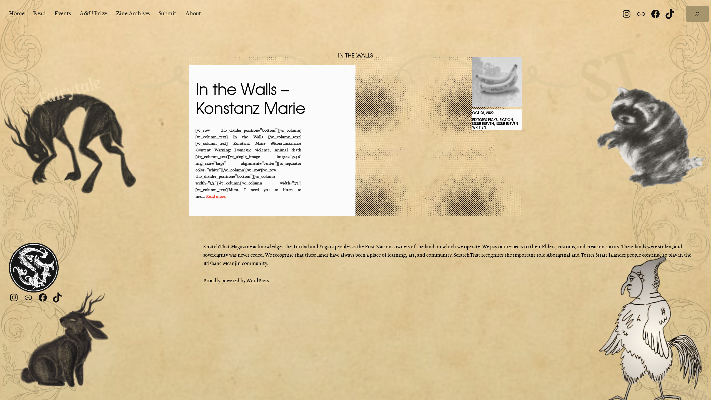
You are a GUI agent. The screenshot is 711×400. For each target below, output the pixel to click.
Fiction (506, 120)
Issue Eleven (483, 124)
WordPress (257, 281)
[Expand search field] (697, 14)
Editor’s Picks (485, 120)
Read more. (216, 196)
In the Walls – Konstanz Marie (250, 99)
